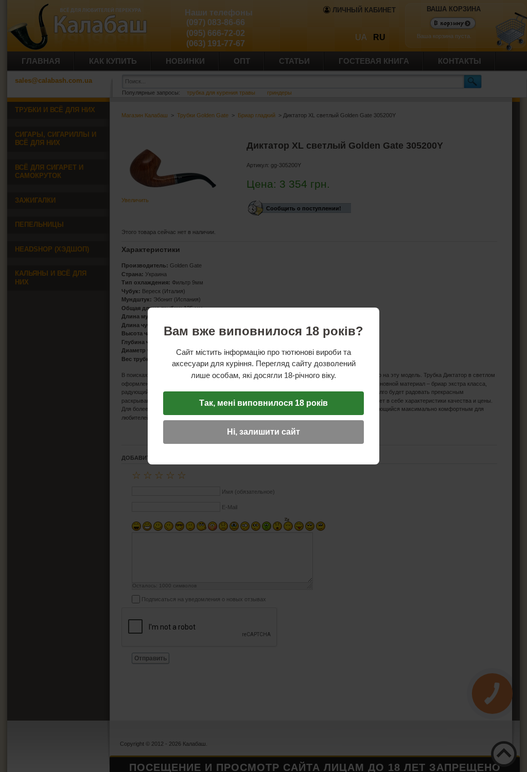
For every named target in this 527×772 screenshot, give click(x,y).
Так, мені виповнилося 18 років (263, 403)
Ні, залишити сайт (263, 431)
